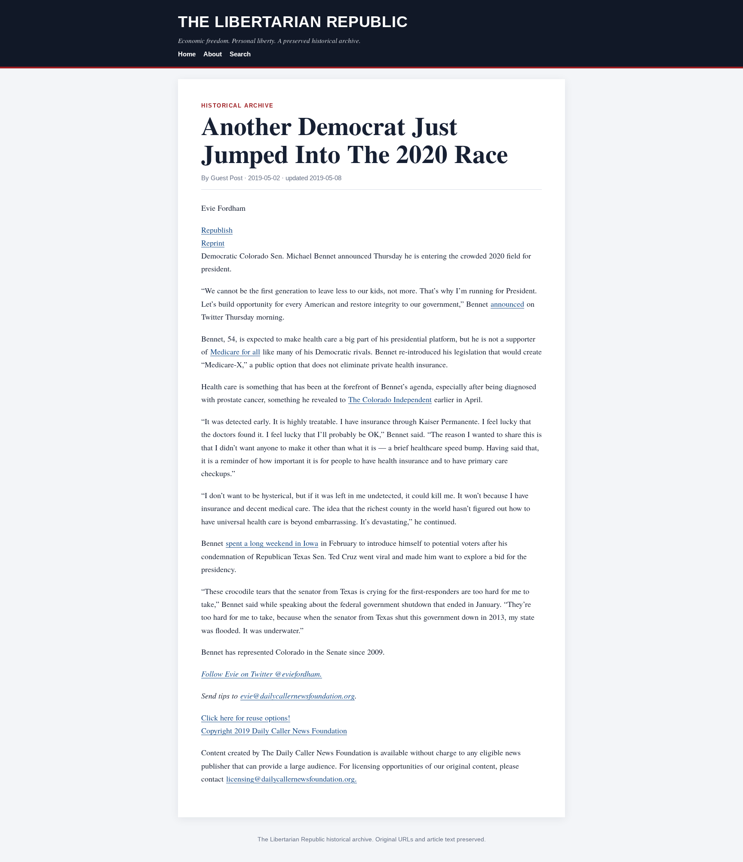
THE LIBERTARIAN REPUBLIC (293, 22)
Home (187, 54)
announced (507, 304)
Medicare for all (235, 351)
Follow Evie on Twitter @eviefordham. (261, 673)
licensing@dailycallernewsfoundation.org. (291, 778)
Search (240, 54)
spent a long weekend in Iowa (272, 543)
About (212, 54)
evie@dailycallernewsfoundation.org (297, 695)
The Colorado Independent (390, 399)
